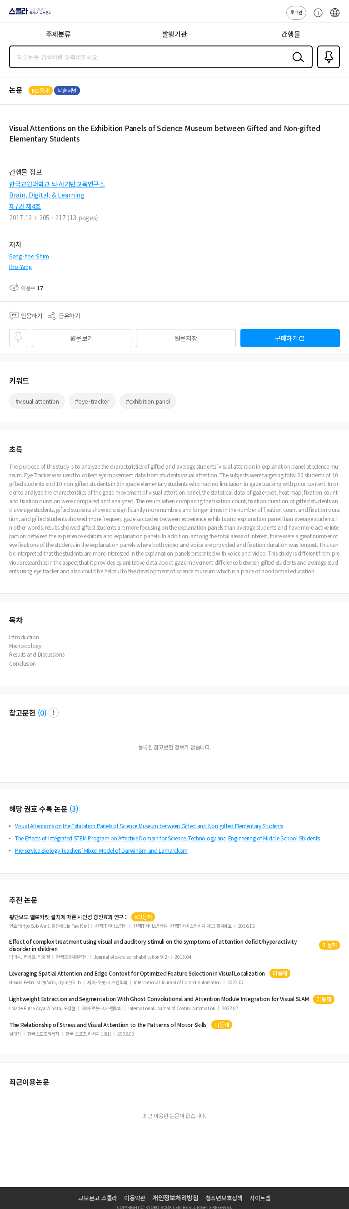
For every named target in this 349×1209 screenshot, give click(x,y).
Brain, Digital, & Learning (47, 194)
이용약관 (134, 1198)
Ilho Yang (20, 266)
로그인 (296, 12)
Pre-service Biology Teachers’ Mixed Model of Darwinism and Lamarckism (101, 850)
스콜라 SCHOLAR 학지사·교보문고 (28, 14)
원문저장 (186, 338)
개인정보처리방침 (175, 1197)
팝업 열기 (54, 713)
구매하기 (286, 338)
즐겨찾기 (326, 67)
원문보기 (81, 338)
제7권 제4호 (25, 206)
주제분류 (58, 34)
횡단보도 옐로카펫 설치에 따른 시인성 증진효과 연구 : (68, 917)
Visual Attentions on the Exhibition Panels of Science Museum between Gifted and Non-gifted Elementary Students (149, 826)
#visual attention (37, 401)
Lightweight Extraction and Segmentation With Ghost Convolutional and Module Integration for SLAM (159, 998)
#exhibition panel (148, 401)
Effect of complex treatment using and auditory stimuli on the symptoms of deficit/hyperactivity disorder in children (153, 945)
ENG (335, 17)
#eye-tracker (92, 401)
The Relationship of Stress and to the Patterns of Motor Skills (108, 1024)
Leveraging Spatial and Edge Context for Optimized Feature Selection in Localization (137, 973)
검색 (296, 64)
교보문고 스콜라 (97, 1198)
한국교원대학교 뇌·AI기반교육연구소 (57, 183)
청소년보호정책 (224, 1198)
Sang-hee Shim (29, 256)
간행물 (290, 34)
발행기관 (174, 34)
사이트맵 (260, 1198)
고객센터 (316, 17)
